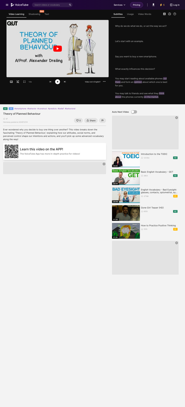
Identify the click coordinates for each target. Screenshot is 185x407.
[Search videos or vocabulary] (70, 5)
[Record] (173, 26)
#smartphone (20, 108)
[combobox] (50, 5)
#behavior (31, 108)
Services (118, 5)
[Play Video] (58, 48)
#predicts (52, 108)
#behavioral (70, 108)
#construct (42, 108)
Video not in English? (92, 82)
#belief (61, 108)
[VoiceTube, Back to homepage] (20, 5)
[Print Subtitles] (169, 14)
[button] (164, 14)
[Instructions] (174, 14)
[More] (104, 81)
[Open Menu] (7, 4)
